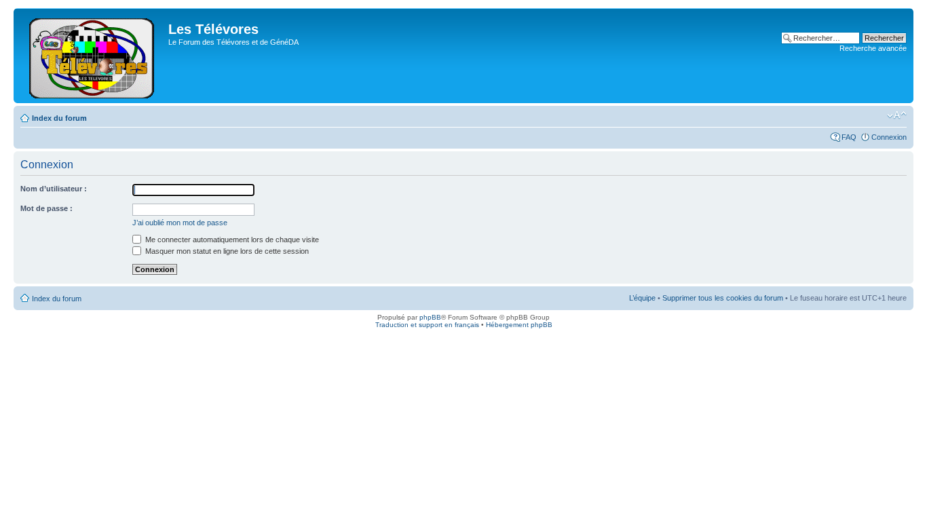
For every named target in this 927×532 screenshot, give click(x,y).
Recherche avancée (873, 48)
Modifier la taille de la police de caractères (897, 115)
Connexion (889, 137)
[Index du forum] (92, 56)
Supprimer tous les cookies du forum (722, 298)
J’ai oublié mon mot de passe (179, 222)
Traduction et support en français (427, 324)
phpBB (430, 317)
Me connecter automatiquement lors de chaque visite (231, 239)
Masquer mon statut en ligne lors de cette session (226, 251)
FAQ (848, 137)
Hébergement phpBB (519, 324)
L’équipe (642, 298)
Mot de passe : (46, 208)
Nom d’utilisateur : (53, 189)
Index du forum (59, 118)
